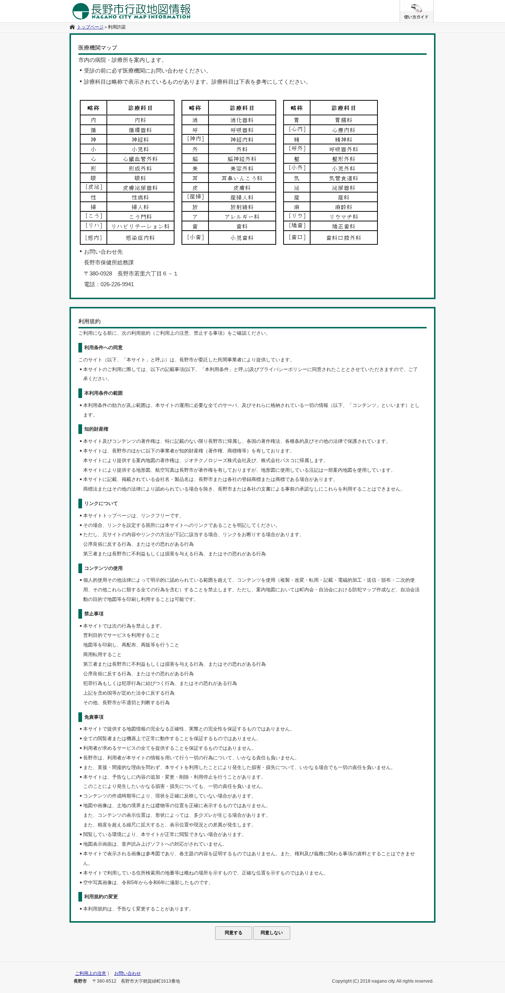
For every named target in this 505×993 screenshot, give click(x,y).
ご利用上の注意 (90, 973)
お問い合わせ (127, 973)
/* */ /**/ (433, 3)
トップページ (90, 27)
